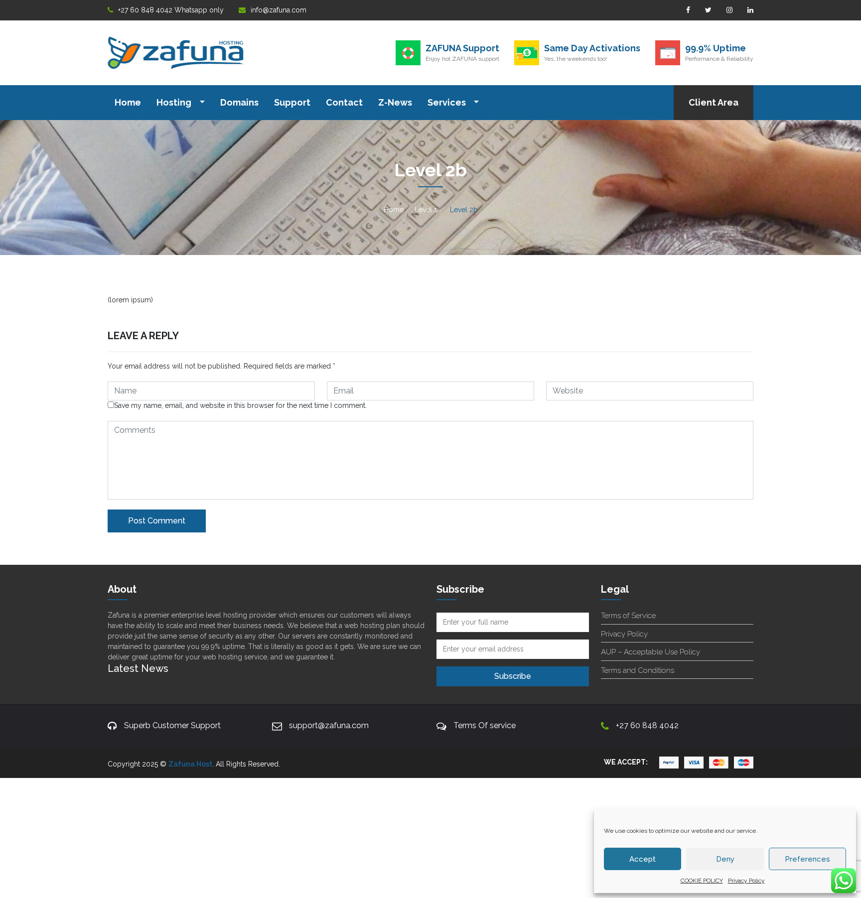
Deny (725, 859)
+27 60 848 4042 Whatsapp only (171, 10)
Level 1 (426, 210)
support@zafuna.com (329, 725)
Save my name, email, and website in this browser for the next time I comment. (240, 405)
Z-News (395, 102)
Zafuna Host (190, 764)
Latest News (138, 668)
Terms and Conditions (637, 670)
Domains (239, 102)
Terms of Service (628, 615)
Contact (344, 102)
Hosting (174, 102)
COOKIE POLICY (702, 880)
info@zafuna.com (278, 10)
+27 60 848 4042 (647, 725)
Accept (642, 859)
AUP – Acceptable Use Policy (650, 651)
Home (128, 102)
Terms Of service (484, 725)
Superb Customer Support (172, 725)
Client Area (713, 102)
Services (448, 102)
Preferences (807, 859)
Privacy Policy (746, 880)
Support (292, 102)
